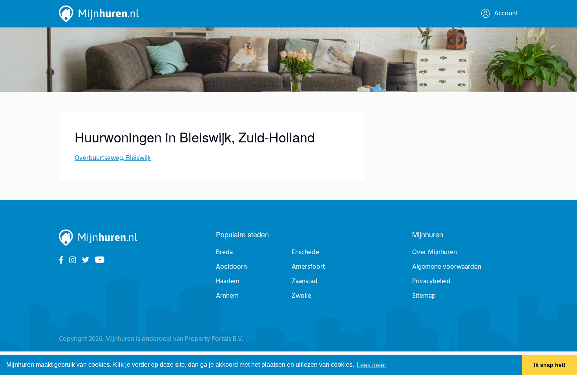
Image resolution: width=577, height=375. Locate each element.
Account (505, 13)
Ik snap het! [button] (550, 365)
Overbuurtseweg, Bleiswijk (113, 158)
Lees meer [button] (371, 365)
